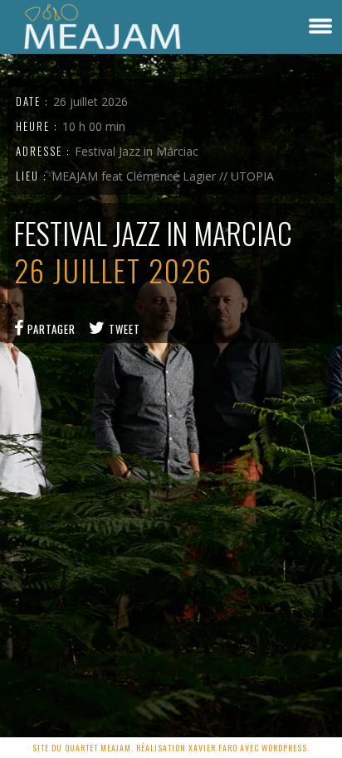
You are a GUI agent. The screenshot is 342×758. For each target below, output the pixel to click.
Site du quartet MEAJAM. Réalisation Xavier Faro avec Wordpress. (171, 747)
